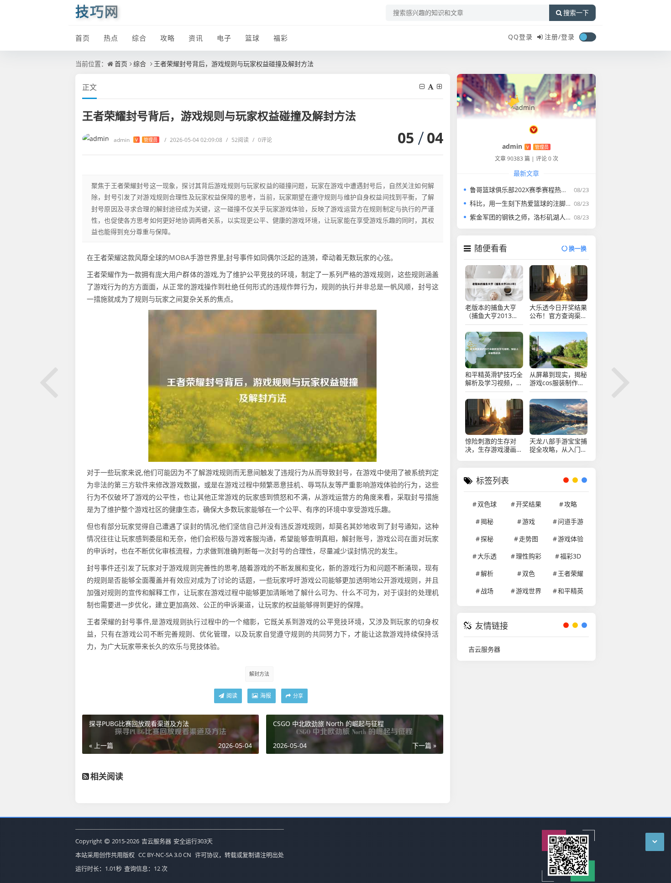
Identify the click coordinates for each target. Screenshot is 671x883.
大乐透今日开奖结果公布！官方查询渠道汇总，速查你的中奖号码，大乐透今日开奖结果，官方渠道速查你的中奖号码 (558, 311)
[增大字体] (440, 86)
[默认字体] (431, 86)
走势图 (528, 538)
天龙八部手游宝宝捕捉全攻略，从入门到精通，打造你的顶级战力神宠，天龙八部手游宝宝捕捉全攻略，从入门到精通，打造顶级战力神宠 (558, 445)
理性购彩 (528, 556)
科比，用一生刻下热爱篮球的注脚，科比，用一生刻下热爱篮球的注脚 (569, 203)
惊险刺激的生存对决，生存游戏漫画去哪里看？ (494, 445)
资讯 (196, 37)
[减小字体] (422, 86)
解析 (487, 573)
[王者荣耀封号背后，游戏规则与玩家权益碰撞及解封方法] (262, 385)
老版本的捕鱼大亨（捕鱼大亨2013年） (494, 311)
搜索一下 (576, 12)
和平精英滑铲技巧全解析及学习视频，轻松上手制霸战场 (494, 379)
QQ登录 (520, 36)
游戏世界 (528, 590)
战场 (487, 590)
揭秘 (487, 521)
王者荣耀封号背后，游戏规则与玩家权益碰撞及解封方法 (234, 63)
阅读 (231, 696)
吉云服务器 (484, 649)
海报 (265, 696)
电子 (224, 37)
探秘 (487, 538)
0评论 (262, 140)
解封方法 (259, 673)
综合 (139, 37)
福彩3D (570, 556)
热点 (111, 37)
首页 (82, 37)
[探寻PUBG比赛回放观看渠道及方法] (49, 380)
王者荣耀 (570, 573)
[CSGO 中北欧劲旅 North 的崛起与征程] (621, 380)
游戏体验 (570, 538)
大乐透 (487, 556)
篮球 (252, 37)
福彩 (280, 37)
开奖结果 (528, 504)
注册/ (553, 36)
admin (135, 140)
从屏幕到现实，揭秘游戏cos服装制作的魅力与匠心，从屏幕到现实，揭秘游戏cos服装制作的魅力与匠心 (558, 379)
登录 (568, 36)
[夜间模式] (587, 37)
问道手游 (570, 521)
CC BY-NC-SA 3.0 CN (164, 855)
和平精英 (570, 590)
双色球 (487, 504)
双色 (528, 573)
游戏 (528, 521)
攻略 (167, 37)
